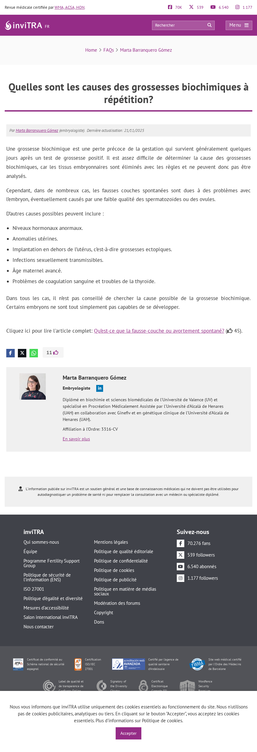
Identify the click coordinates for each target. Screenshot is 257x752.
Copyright (103, 612)
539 (199, 7)
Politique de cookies (114, 570)
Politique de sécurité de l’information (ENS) (47, 577)
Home (91, 50)
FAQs (108, 50)
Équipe (30, 551)
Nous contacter (39, 626)
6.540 (223, 7)
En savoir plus (76, 439)
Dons (99, 622)
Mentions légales (111, 542)
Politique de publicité (115, 579)
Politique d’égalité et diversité (53, 598)
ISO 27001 (34, 589)
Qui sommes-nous (41, 542)
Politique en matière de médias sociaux (125, 591)
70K (178, 7)
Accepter (128, 733)
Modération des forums (117, 603)
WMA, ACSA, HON (70, 7)
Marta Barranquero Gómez (146, 50)
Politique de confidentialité (121, 560)
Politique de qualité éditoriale (123, 551)
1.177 (247, 7)
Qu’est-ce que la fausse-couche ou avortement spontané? (159, 330)
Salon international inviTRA (51, 617)
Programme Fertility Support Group (52, 563)
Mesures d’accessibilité (46, 607)
